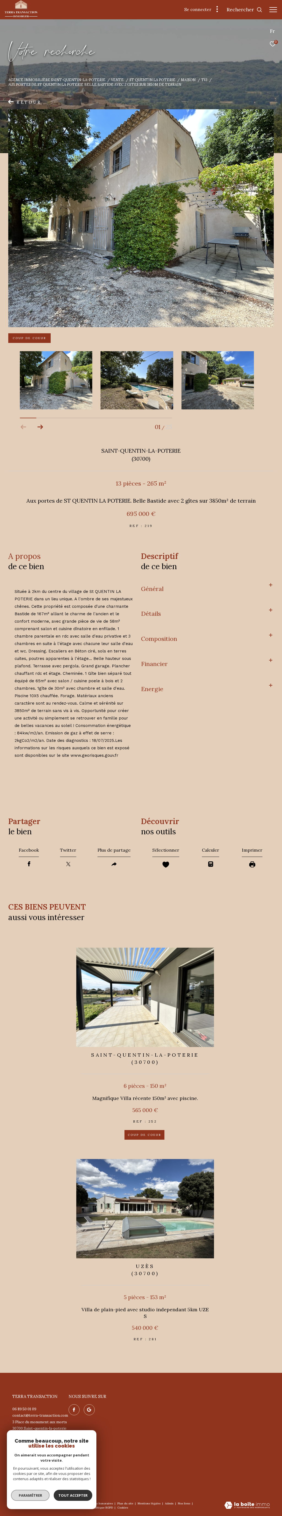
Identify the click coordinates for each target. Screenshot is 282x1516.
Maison (188, 80)
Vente (117, 80)
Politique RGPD (103, 1507)
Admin (169, 1503)
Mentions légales (149, 1503)
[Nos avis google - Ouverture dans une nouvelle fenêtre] (89, 1409)
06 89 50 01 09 (24, 1409)
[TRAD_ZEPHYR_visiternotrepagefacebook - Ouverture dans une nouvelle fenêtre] (74, 1409)
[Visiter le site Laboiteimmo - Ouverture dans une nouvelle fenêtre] (247, 1506)
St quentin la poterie (152, 80)
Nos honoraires (103, 1503)
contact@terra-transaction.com (40, 1415)
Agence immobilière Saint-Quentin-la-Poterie (56, 80)
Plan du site (125, 1503)
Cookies (122, 1507)
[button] (40, 427)
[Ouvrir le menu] (273, 9)
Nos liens (184, 1503)
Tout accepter (73, 1495)
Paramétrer (30, 1495)
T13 (204, 80)
